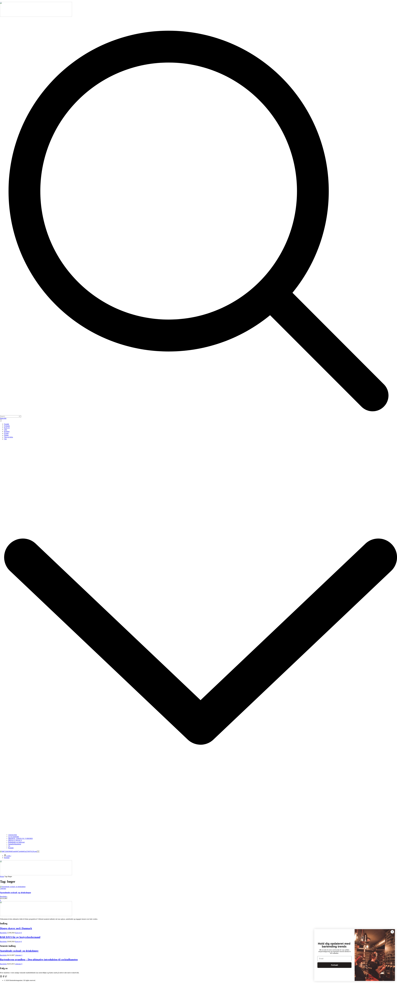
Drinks (6, 435)
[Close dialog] (392, 932)
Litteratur (3, 888)
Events (6, 433)
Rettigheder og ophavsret (16, 842)
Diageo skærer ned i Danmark (16, 928)
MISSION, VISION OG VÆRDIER (20, 838)
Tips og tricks (8, 437)
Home (2, 876)
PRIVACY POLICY (15, 840)
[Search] (20, 416)
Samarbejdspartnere (14, 844)
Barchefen (3, 896)
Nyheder (7, 426)
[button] (198, 414)
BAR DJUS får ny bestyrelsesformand (20, 937)
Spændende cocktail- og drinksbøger (15, 892)
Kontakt (11, 848)
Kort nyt (7, 428)
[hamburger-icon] (1, 420)
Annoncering (12, 835)
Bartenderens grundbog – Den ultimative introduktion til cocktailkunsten (39, 959)
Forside (6, 424)
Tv (9, 846)
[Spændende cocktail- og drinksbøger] (13, 887)
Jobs (5, 430)
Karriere (7, 431)
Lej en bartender (13, 836)
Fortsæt (334, 965)
